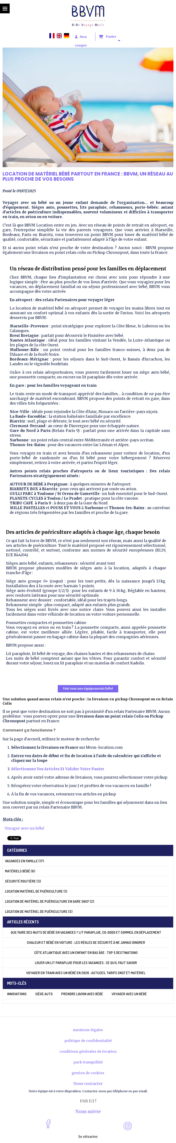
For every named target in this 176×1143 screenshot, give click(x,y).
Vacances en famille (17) (24, 861)
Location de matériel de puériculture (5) (39, 911)
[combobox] (53, 35)
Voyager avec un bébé (24, 828)
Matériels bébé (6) (20, 871)
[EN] (60, 35)
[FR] (53, 35)
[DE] (67, 35)
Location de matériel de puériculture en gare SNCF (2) (49, 901)
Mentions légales (88, 1030)
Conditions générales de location (88, 1051)
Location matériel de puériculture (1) (36, 891)
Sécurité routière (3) (23, 881)
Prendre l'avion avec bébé (82, 994)
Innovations (17, 994)
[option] (60, 35)
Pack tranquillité (88, 1062)
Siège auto (44, 994)
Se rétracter (88, 1137)
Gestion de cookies (88, 1073)
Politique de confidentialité (88, 1040)
